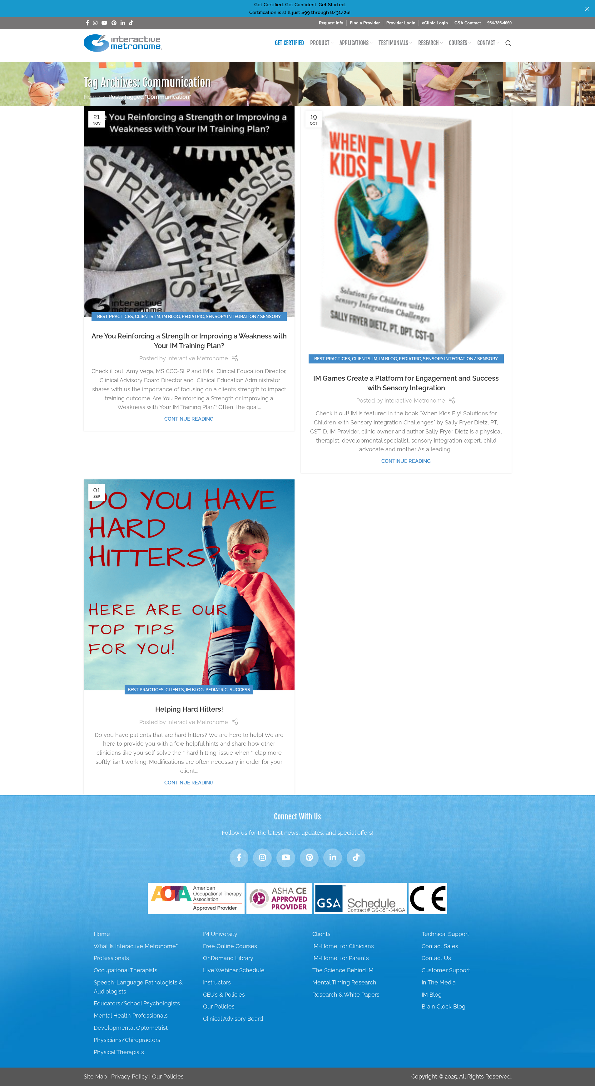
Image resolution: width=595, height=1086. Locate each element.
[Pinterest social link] (113, 23)
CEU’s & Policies (224, 994)
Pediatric (193, 316)
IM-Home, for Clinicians (343, 946)
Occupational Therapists (125, 970)
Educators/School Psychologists (137, 1003)
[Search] (508, 43)
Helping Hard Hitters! (189, 709)
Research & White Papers (345, 994)
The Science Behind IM (343, 970)
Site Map (95, 1076)
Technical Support (445, 934)
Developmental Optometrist (131, 1027)
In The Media (439, 982)
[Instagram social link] (95, 23)
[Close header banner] (587, 8)
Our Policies (219, 1006)
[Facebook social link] (87, 23)
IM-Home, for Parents (340, 958)
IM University (220, 934)
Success (240, 689)
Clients (144, 316)
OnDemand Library (228, 958)
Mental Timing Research (344, 982)
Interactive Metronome (197, 358)
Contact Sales (440, 946)
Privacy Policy (129, 1076)
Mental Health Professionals (131, 1015)
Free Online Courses (230, 946)
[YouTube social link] (104, 23)
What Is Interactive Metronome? (136, 946)
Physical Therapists (119, 1052)
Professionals (111, 958)
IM (157, 316)
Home (92, 96)
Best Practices (115, 316)
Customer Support (446, 970)
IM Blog (171, 316)
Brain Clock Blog (443, 1006)
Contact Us (436, 958)
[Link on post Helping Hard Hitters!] (189, 584)
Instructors (217, 982)
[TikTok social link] (131, 23)
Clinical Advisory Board (233, 1018)
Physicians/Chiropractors (127, 1040)
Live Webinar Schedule (234, 970)
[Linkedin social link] (122, 23)
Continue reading (189, 419)
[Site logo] (123, 42)
